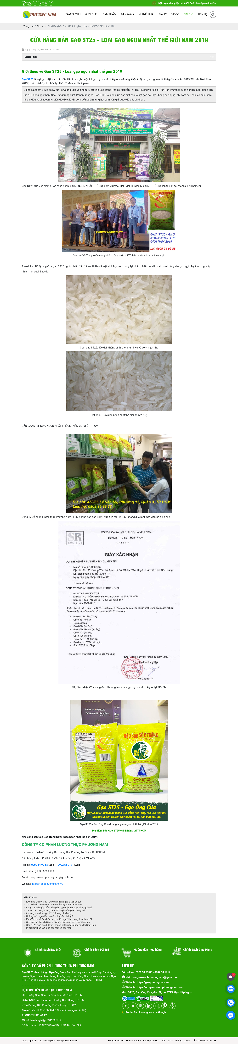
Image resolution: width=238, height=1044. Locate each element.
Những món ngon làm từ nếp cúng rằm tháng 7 (49, 916)
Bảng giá (127, 14)
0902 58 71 (64, 864)
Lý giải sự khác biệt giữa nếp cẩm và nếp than (49, 928)
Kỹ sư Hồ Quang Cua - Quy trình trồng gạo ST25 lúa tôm (54, 901)
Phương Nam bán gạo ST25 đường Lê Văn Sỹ (49, 913)
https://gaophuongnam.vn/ (47, 883)
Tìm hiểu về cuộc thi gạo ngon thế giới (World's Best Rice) (54, 904)
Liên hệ (202, 14)
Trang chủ (73, 14)
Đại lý (163, 14)
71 (72, 864)
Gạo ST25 (27, 79)
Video (175, 14)
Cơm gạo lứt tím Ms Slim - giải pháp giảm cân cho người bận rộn (58, 922)
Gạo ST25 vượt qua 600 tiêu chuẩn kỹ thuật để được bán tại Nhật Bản (61, 925)
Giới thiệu (91, 14)
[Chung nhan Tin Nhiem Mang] (156, 997)
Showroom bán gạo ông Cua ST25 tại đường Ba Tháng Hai (55, 910)
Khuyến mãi (146, 14)
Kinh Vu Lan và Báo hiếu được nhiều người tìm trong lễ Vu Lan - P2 (59, 919)
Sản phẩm (109, 14)
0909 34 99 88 (39, 864)
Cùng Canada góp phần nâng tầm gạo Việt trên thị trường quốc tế (59, 907)
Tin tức (188, 14)
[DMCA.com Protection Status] (142, 997)
